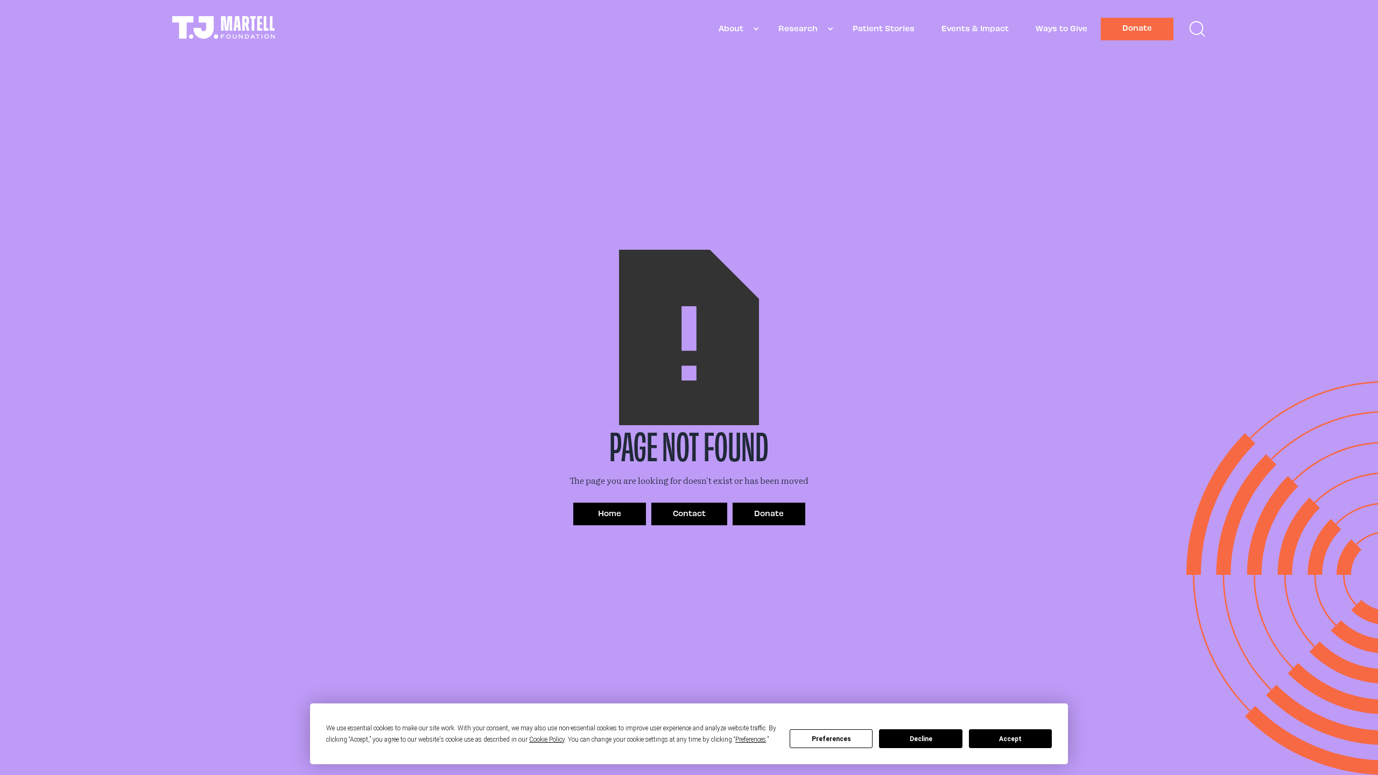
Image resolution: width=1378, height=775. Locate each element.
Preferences (831, 739)
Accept (1010, 739)
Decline (921, 739)
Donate (1137, 27)
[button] (735, 28)
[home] (223, 28)
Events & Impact (975, 28)
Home (609, 513)
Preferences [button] (750, 739)
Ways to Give (1061, 28)
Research (798, 28)
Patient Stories (884, 28)
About (731, 28)
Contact (689, 513)
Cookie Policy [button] (547, 739)
